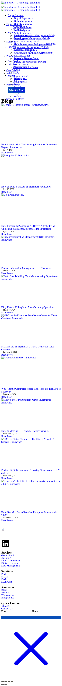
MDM (4, 576)
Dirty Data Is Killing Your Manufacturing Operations (27, 307)
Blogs (16, 93)
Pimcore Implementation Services (29, 61)
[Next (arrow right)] (5, 684)
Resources (11, 84)
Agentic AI (18, 38)
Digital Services (16, 15)
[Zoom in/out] (2, 681)
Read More (7, 152)
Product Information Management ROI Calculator (26, 268)
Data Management (22, 30)
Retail (16, 79)
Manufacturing (20, 76)
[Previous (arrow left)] (2, 684)
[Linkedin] (5, 544)
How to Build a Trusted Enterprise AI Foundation (26, 186)
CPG (15, 81)
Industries (11, 73)
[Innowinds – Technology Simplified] (20, 2)
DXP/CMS (7, 581)
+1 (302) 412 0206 (48, 611)
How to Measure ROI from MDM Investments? (25, 431)
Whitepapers (19, 87)
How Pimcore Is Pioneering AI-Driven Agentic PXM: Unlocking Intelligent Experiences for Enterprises (28, 227)
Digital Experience (23, 18)
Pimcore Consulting (23, 58)
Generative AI (20, 36)
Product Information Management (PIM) (33, 44)
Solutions (11, 41)
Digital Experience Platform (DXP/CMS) (33, 53)
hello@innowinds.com (19, 611)
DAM (4, 579)
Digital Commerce (22, 33)
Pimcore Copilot (21, 64)
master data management (25, 50)
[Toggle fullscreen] (5, 681)
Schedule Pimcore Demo (25, 67)
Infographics (19, 90)
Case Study (12, 70)
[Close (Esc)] (12, 681)
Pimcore (10, 56)
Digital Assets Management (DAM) (30, 47)
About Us (6, 606)
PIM (3, 574)
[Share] (9, 681)
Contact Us (7, 608)
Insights (17, 96)
